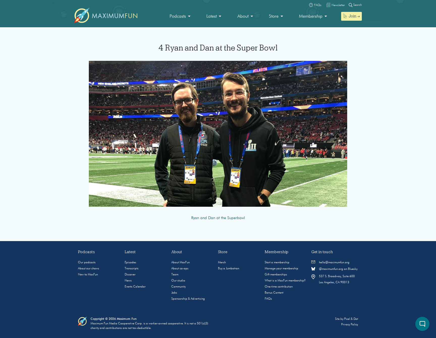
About (243, 16)
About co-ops (179, 268)
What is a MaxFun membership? (285, 280)
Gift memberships (276, 274)
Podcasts (178, 16)
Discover (130, 274)
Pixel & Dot (351, 319)
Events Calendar (135, 286)
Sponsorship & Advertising (188, 298)
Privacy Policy (349, 324)
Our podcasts (87, 262)
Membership (310, 16)
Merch (222, 262)
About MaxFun (180, 262)
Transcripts (132, 268)
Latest (211, 16)
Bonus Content (274, 292)
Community (178, 286)
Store (274, 16)
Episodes (130, 262)
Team (174, 274)
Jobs (174, 292)
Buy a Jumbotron (228, 268)
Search (357, 5)
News (128, 280)
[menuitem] (180, 16)
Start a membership (277, 262)
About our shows (88, 268)
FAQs (268, 298)
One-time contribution (279, 286)
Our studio (178, 280)
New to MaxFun (88, 274)
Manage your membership (281, 268)
